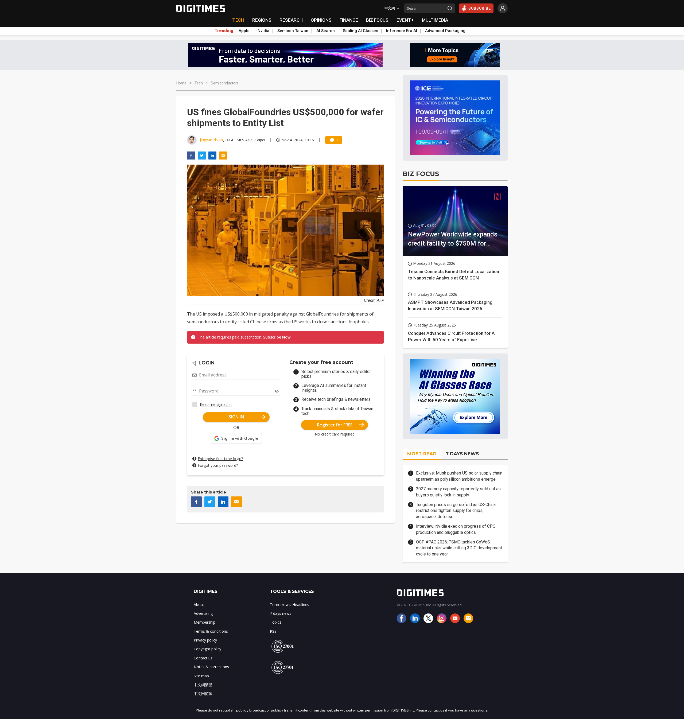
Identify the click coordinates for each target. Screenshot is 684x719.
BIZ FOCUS (377, 20)
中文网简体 (203, 693)
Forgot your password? (218, 465)
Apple (244, 30)
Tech (199, 83)
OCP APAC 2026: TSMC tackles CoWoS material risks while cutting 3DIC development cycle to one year (459, 548)
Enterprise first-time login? (220, 458)
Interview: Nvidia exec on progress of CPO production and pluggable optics (456, 529)
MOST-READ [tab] (422, 453)
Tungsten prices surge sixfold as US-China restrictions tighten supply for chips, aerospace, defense (456, 510)
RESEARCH (291, 20)
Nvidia (263, 30)
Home (181, 83)
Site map (201, 675)
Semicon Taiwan (292, 30)
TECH (238, 20)
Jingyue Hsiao (211, 139)
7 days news (280, 613)
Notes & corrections (211, 666)
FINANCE (349, 20)
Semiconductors (225, 83)
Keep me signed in (216, 404)
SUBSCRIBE (479, 8)
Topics (275, 622)
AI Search (325, 30)
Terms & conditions (211, 631)
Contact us (203, 657)
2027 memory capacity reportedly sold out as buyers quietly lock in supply (458, 491)
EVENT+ (405, 20)
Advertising (203, 613)
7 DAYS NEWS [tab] (462, 453)
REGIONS (261, 20)
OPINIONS (321, 20)
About (199, 604)
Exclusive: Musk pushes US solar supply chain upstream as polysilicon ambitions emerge (459, 476)
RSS (273, 631)
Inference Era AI (401, 30)
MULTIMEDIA (435, 20)
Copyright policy (207, 648)
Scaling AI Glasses (360, 30)
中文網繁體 (203, 684)
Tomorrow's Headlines (289, 604)
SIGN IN (236, 417)
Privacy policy (205, 640)
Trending (224, 30)
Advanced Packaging (445, 30)
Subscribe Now (276, 337)
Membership (204, 622)
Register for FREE (334, 425)
